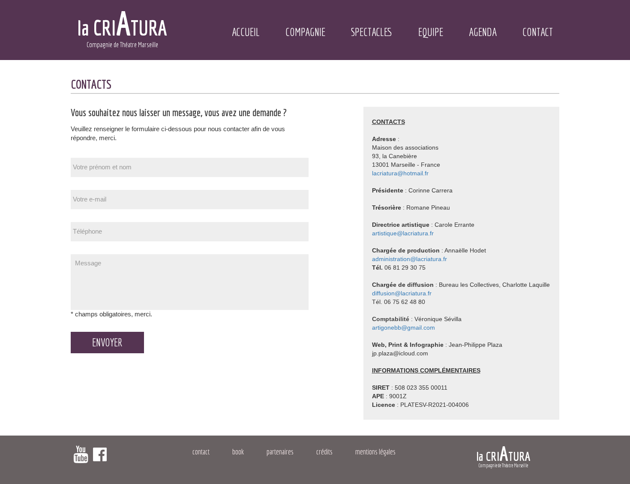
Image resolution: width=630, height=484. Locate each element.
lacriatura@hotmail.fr (400, 173)
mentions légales (375, 451)
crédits (324, 451)
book (238, 451)
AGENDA (483, 32)
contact (201, 451)
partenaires (280, 451)
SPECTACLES (372, 32)
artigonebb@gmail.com (403, 327)
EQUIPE (430, 32)
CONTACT (537, 32)
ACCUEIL (246, 32)
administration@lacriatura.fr (409, 259)
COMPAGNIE (305, 32)
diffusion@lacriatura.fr (402, 293)
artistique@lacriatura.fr (403, 233)
